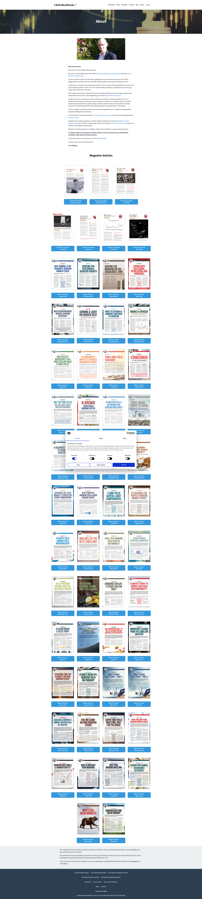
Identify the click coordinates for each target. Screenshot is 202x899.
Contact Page (102, 138)
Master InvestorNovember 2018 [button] (114, 477)
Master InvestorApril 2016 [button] (114, 840)
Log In (148, 5)
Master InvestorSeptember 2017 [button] (63, 613)
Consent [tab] (77, 438)
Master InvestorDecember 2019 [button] (139, 340)
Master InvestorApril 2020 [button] (139, 295)
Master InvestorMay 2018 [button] (63, 522)
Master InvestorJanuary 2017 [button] (63, 704)
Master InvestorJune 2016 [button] (88, 795)
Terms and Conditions (110, 882)
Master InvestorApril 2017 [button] (139, 704)
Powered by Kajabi (101, 891)
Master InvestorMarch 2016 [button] (88, 840)
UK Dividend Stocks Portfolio (90, 877)
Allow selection (101, 465)
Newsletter (111, 5)
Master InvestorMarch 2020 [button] (114, 295)
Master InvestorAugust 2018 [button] (139, 522)
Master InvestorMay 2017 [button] (63, 658)
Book (118, 5)
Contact (103, 886)
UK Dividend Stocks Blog (98, 873)
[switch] (92, 458)
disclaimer (135, 861)
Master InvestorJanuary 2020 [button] (63, 295)
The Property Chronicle (118, 123)
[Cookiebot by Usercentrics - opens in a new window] (128, 433)
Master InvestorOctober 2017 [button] (88, 613)
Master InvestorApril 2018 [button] (139, 568)
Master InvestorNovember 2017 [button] (114, 613)
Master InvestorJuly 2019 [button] (114, 386)
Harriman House (73, 117)
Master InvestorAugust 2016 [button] (139, 795)
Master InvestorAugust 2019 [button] (139, 386)
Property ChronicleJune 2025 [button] (126, 201)
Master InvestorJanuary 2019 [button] (63, 431)
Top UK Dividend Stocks (81, 873)
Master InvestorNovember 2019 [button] (114, 340)
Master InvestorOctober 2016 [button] (88, 749)
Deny (78, 465)
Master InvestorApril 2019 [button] (139, 431)
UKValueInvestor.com (114, 95)
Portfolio (131, 5)
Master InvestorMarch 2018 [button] (114, 567)
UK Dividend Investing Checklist (118, 873)
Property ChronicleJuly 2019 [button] (88, 248)
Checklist (124, 5)
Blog (137, 5)
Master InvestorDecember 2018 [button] (139, 477)
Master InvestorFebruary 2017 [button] (88, 704)
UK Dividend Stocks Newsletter (111, 877)
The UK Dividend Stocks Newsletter (109, 73)
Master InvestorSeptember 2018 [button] (63, 477)
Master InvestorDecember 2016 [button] (139, 749)
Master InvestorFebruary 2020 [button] (88, 295)
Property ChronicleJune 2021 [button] (114, 248)
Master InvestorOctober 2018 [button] (88, 477)
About (142, 5)
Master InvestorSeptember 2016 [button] (63, 749)
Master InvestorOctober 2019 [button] (88, 340)
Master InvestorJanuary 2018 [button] (63, 567)
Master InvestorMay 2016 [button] (63, 795)
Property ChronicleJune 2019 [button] (63, 248)
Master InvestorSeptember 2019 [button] (63, 340)
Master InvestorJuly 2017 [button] (114, 658)
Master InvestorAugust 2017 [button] (139, 658)
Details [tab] (101, 438)
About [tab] (124, 438)
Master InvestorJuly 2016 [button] (114, 795)
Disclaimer (88, 882)
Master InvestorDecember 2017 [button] (139, 613)
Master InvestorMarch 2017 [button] (114, 704)
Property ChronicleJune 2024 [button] (139, 248)
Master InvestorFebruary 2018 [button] (88, 568)
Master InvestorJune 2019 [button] (88, 386)
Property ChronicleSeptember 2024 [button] (76, 201)
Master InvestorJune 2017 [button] (88, 658)
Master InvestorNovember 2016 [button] (114, 749)
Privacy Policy (97, 882)
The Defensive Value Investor (102, 115)
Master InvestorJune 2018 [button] (88, 522)
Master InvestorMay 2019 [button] (63, 386)
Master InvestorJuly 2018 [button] (114, 522)
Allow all (123, 465)
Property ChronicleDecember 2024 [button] (101, 201)
